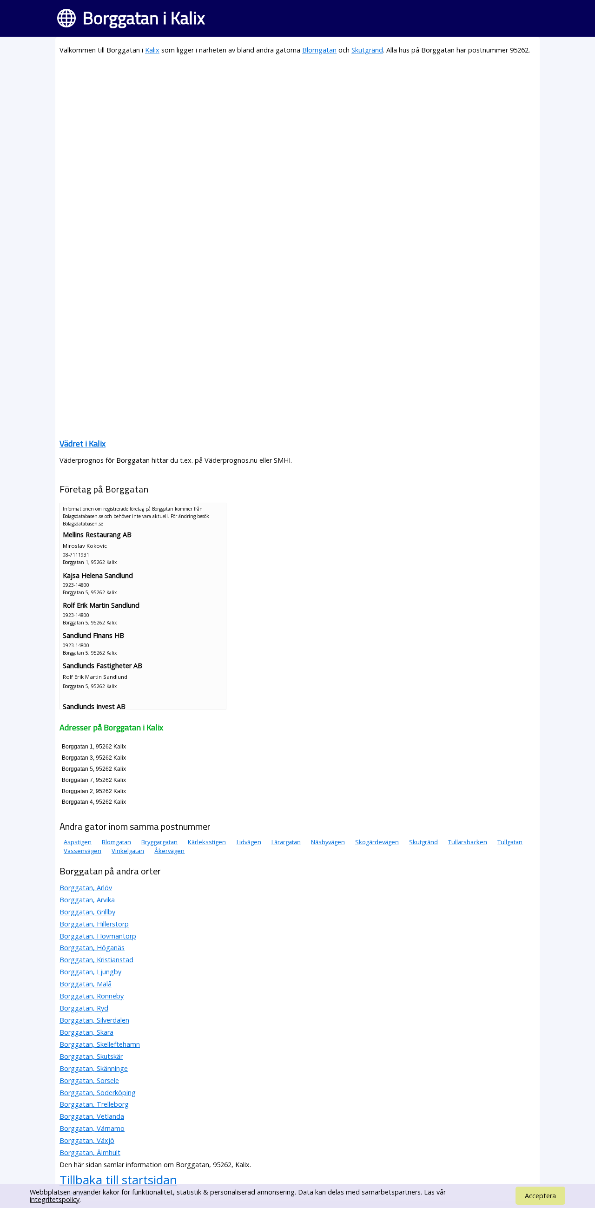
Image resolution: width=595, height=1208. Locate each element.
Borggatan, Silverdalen (94, 1020)
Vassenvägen (82, 851)
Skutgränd (367, 50)
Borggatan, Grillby (87, 911)
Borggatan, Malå (86, 983)
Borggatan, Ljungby (90, 971)
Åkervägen (169, 851)
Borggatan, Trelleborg (94, 1104)
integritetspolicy (54, 1199)
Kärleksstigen (207, 842)
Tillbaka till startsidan (118, 1179)
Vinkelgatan (128, 851)
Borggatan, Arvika (87, 899)
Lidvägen (249, 842)
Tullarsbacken (467, 842)
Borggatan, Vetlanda (92, 1116)
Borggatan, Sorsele (89, 1080)
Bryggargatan (159, 842)
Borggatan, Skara (86, 1032)
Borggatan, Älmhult (90, 1152)
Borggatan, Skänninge (94, 1068)
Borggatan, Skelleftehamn (100, 1044)
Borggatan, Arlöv (86, 887)
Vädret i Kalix (83, 443)
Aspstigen (78, 842)
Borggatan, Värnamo (92, 1128)
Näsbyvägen (328, 842)
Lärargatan (286, 842)
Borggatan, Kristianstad (96, 959)
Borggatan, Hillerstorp (94, 923)
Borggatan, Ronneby (92, 995)
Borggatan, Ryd (84, 1008)
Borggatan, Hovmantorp (98, 936)
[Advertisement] (298, 128)
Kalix (152, 50)
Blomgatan (319, 50)
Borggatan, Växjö (87, 1140)
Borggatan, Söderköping (98, 1092)
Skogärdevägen (377, 842)
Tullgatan (509, 842)
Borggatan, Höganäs (92, 947)
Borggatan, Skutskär (91, 1056)
